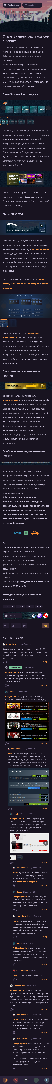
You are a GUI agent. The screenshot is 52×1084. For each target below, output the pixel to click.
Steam (30, 606)
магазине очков (40, 249)
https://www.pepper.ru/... (28, 881)
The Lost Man (15, 667)
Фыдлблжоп (22, 970)
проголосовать (10, 400)
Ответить (45, 662)
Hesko (11, 692)
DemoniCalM (19, 985)
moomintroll (11, 644)
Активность (8, 606)
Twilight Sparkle (12, 672)
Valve (39, 606)
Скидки (20, 606)
